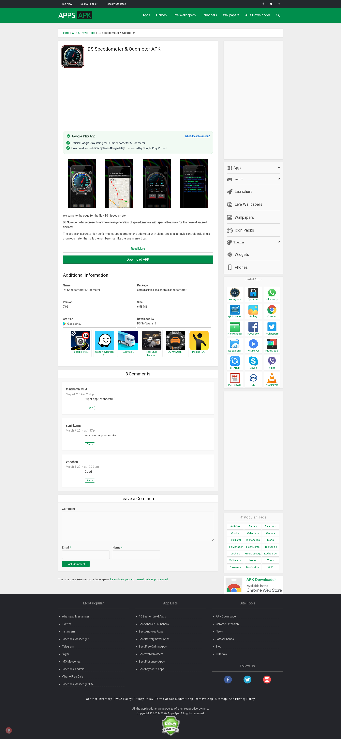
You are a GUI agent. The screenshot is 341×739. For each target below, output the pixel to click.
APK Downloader (257, 15)
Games (161, 15)
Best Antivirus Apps (151, 631)
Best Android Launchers (154, 624)
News (219, 631)
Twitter (66, 624)
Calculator (235, 539)
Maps (270, 539)
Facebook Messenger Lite (78, 684)
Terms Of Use (165, 698)
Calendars (253, 533)
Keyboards (270, 553)
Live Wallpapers (184, 15)
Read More (138, 248)
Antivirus (235, 526)
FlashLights (252, 546)
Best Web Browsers (151, 654)
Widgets (242, 254)
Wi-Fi (270, 567)
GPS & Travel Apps (83, 32)
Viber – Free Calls (72, 677)
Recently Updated (116, 3)
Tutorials (221, 654)
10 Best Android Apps (152, 616)
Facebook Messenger (75, 639)
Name (118, 547)
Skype (66, 654)
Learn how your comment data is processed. (139, 579)
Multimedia (235, 560)
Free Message (253, 553)
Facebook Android (73, 669)
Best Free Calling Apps (153, 647)
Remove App (204, 698)
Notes (252, 560)
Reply (90, 408)
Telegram (68, 647)
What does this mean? (197, 136)
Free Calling (270, 546)
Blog (218, 647)
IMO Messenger (72, 662)
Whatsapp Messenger (75, 616)
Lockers (235, 553)
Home (65, 32)
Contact (91, 698)
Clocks (235, 533)
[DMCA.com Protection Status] (170, 725)
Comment (68, 509)
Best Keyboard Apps (151, 669)
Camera (270, 533)
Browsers (235, 567)
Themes (238, 242)
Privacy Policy (143, 698)
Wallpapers (231, 15)
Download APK (138, 259)
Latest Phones (225, 639)
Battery (253, 526)
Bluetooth (270, 526)
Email (66, 547)
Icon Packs (244, 230)
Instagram (68, 631)
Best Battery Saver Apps (154, 639)
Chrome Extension (227, 624)
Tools (270, 560)
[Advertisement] (138, 97)
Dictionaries (253, 539)
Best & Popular (89, 3)
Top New (67, 3)
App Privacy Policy (242, 698)
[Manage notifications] (9, 730)
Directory (105, 698)
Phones (241, 267)
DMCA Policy (123, 698)
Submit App (184, 698)
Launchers (209, 15)
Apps (146, 15)
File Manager (235, 546)
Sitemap (221, 698)
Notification (252, 567)
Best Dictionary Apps (152, 662)
